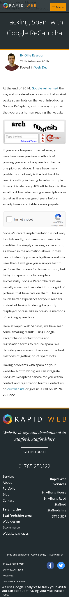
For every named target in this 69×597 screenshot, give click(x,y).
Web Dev (40, 68)
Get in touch (35, 452)
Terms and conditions (17, 555)
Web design (11, 522)
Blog (6, 495)
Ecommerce (11, 528)
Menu (59, 7)
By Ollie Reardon (32, 56)
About (7, 483)
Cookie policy (38, 555)
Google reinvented (45, 88)
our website (15, 389)
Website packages (16, 534)
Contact (8, 501)
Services (8, 477)
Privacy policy (55, 555)
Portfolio (9, 489)
